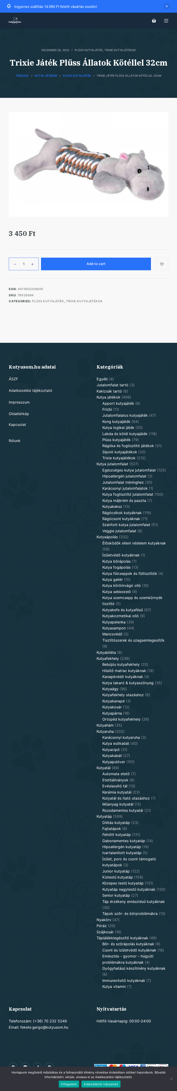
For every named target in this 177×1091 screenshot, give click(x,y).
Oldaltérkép (19, 413)
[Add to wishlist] (162, 264)
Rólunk (15, 440)
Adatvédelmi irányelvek (101, 1084)
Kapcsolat (17, 424)
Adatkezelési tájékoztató (30, 390)
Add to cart (96, 264)
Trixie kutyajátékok (120, 50)
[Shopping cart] (154, 21)
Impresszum (19, 402)
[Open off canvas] (166, 21)
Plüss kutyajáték (89, 50)
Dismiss (166, 6)
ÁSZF (13, 379)
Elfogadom (69, 1084)
